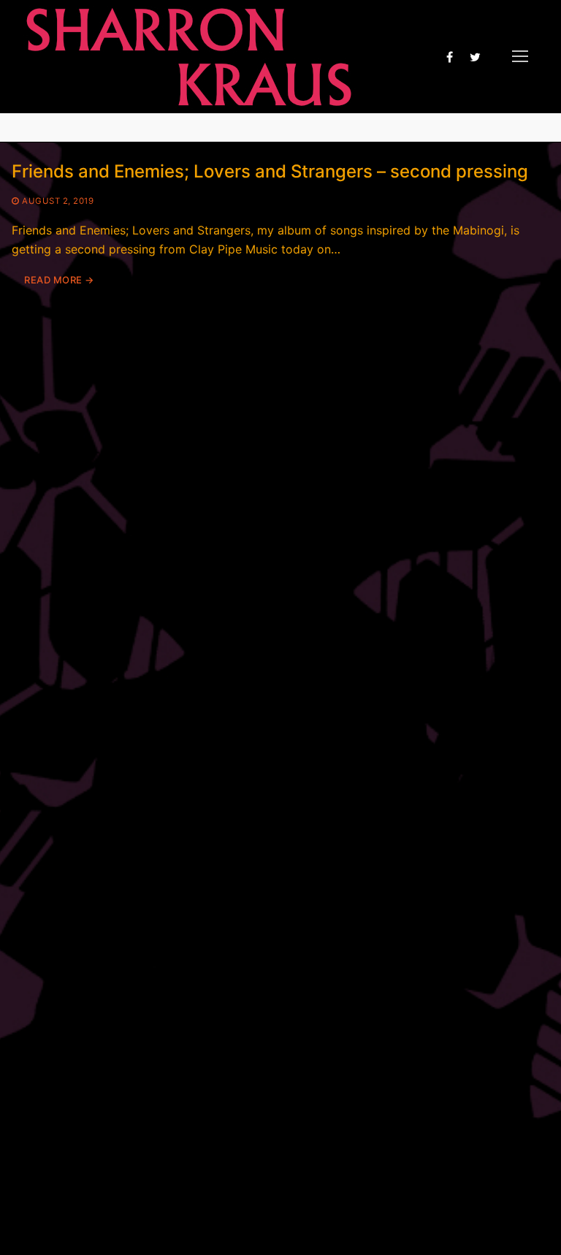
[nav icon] (520, 57)
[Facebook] (449, 56)
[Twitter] (475, 56)
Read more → (59, 280)
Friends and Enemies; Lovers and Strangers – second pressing (270, 171)
